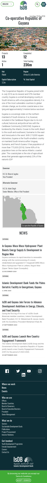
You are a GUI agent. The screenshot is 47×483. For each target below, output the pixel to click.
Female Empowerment (9, 446)
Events (4, 391)
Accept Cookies (23, 480)
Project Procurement (9, 432)
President (5, 411)
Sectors (4, 423)
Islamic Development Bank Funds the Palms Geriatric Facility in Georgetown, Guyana (23, 285)
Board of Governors (8, 406)
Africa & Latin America (32, 74)
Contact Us (5, 452)
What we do (7, 420)
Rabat (4, 74)
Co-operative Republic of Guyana (32, 225)
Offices (4, 400)
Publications (6, 429)
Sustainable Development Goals (12, 426)
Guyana (5, 239)
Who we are (7, 397)
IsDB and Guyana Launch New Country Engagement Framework (20, 338)
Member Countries (8, 403)
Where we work (8, 384)
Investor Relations (8, 434)
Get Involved (7, 441)
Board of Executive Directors (11, 409)
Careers (4, 449)
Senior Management (8, 414)
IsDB (23, 5)
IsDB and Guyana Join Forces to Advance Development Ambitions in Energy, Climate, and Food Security (23, 306)
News (4, 387)
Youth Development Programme (12, 444)
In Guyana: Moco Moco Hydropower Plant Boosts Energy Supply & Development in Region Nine (22, 250)
